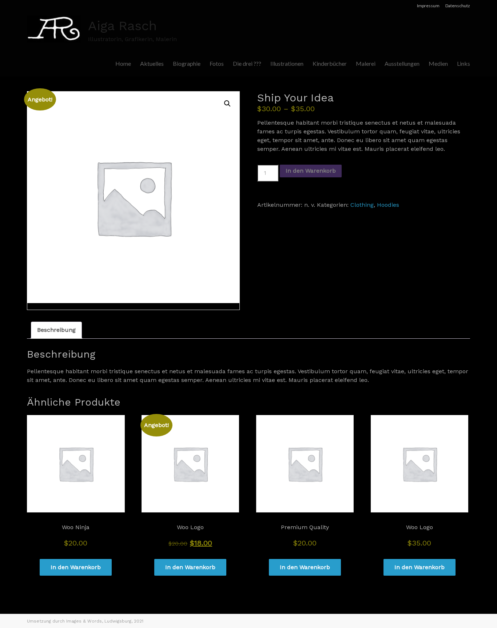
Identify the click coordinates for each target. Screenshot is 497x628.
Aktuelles (152, 63)
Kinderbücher (330, 63)
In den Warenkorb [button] (76, 567)
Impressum (428, 5)
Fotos (217, 63)
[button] (227, 103)
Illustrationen (286, 63)
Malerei (365, 63)
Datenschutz (457, 5)
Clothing (362, 204)
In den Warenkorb (311, 170)
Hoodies (388, 204)
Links (463, 63)
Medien (438, 63)
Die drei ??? (247, 63)
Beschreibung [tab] (56, 329)
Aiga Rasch (122, 25)
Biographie (186, 63)
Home (123, 63)
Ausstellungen (402, 63)
